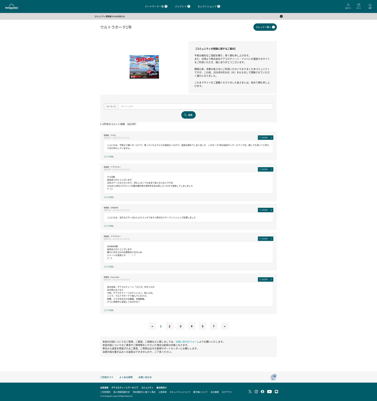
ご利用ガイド (106, 377)
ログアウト (227, 391)
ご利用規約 (105, 391)
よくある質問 (126, 377)
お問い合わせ (145, 377)
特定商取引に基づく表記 (144, 391)
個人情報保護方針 (121, 391)
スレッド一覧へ (263, 27)
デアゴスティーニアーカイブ (124, 387)
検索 (190, 114)
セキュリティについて (180, 391)
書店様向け (161, 387)
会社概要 (215, 391)
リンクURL (109, 156)
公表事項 (162, 391)
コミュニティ (147, 387)
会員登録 (104, 387)
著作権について (200, 391)
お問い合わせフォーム (187, 341)
